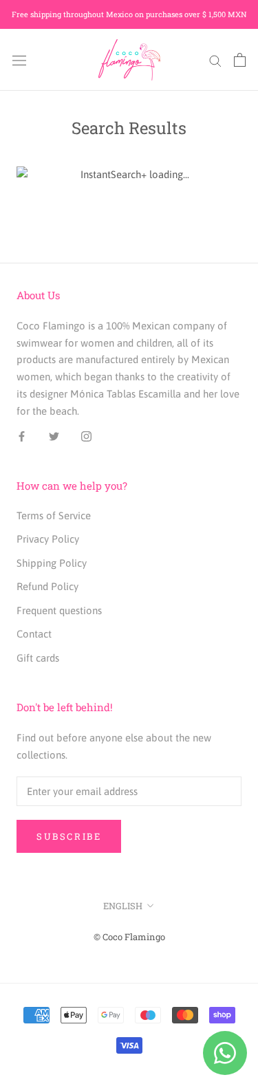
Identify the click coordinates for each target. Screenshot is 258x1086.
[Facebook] (22, 435)
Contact (34, 634)
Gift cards (38, 658)
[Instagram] (86, 435)
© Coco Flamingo (129, 937)
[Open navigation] (19, 59)
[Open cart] (240, 60)
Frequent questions (59, 610)
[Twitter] (54, 435)
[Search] (215, 60)
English (122, 906)
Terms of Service (54, 515)
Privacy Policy (48, 539)
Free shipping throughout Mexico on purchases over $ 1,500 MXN (129, 14)
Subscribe (68, 836)
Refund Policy (47, 586)
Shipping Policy (52, 563)
